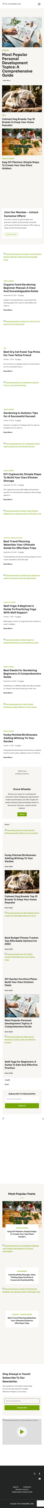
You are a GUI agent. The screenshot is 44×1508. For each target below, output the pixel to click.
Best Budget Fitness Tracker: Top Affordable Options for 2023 (22, 940)
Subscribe (22, 1408)
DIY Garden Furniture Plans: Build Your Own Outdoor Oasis (21, 982)
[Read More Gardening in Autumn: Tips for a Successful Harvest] (22, 394)
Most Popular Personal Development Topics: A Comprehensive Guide (17, 65)
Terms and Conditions (22, 1492)
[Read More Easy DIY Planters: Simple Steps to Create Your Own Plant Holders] (22, 142)
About (16, 1487)
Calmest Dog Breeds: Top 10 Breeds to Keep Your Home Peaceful (18, 122)
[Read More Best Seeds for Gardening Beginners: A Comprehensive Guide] (22, 651)
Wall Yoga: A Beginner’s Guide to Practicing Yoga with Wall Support (19, 609)
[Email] (40, 1479)
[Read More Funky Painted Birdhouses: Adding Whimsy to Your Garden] (22, 716)
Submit (22, 1106)
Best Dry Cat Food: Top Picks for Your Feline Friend (21, 353)
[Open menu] (39, 4)
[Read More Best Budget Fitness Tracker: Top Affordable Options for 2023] (22, 923)
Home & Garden (8, 158)
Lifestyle (5, 50)
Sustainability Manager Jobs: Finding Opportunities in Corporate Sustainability (22, 1277)
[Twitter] (35, 1474)
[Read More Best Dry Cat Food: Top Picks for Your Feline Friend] (22, 333)
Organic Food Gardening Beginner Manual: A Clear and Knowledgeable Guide (20, 288)
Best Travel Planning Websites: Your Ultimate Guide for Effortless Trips (19, 545)
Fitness (13, 602)
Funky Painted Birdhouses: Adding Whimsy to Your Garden (20, 738)
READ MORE (9, 868)
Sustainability (22, 1271)
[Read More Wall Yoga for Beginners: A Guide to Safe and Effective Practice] (22, 1047)
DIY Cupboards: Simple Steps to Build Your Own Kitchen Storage (22, 477)
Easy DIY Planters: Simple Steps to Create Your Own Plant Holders (20, 165)
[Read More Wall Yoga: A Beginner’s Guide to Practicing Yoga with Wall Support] (22, 587)
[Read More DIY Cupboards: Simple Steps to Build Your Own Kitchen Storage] (22, 455)
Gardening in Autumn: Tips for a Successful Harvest (20, 415)
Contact (27, 1487)
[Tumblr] (40, 1474)
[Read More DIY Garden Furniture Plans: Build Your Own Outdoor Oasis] (22, 964)
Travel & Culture (16, 538)
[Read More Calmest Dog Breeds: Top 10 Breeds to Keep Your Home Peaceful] (22, 98)
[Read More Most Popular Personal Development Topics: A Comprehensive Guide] (22, 32)
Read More (7, 80)
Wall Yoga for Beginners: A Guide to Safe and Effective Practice (21, 1064)
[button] (22, 1432)
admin (22, 295)
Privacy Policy (22, 1490)
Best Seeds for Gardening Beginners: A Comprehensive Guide (22, 674)
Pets (4, 115)
